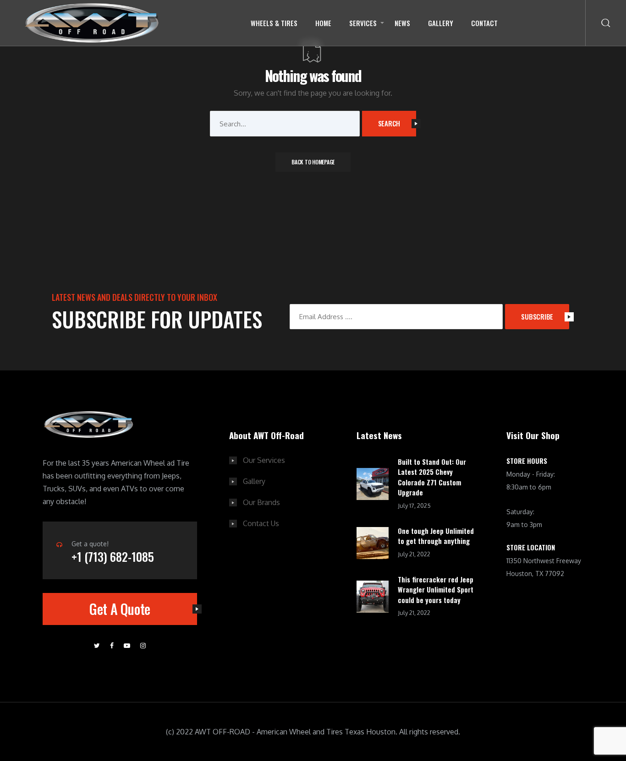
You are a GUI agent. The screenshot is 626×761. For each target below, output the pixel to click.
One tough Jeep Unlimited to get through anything (436, 536)
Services (363, 23)
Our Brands (261, 502)
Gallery (440, 23)
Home (323, 23)
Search (389, 123)
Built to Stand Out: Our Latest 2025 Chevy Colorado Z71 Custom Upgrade (432, 477)
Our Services (264, 460)
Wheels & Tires (274, 23)
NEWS (402, 23)
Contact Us (261, 523)
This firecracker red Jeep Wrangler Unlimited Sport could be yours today (435, 589)
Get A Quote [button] (119, 608)
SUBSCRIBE (537, 316)
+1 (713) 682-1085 (112, 556)
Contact (484, 23)
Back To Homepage (313, 162)
